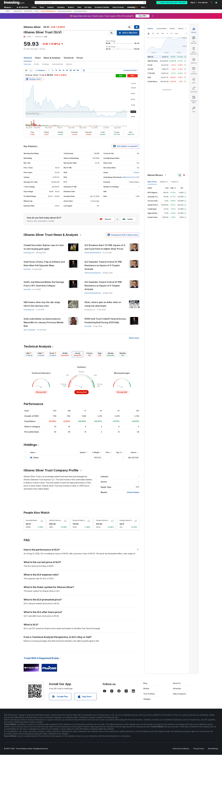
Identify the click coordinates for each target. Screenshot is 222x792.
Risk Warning (213, 749)
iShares (136, 172)
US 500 (150, 69)
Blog (145, 683)
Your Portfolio (149, 694)
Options (69, 64)
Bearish (108, 219)
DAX (149, 77)
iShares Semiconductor (105, 520)
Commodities (161, 28)
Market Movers (155, 175)
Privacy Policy (198, 749)
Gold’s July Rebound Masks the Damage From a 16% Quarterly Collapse (44, 284)
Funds (36, 11)
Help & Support (179, 694)
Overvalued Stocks (80, 11)
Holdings (45, 64)
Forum (80, 57)
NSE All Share (153, 61)
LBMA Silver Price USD (130, 177)
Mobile (146, 688)
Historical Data (57, 64)
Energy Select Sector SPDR (130, 520)
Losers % (174, 182)
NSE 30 (150, 57)
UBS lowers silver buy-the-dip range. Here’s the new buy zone (42, 304)
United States (133, 492)
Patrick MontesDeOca (93, 253)
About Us (177, 683)
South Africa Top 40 (155, 81)
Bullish (130, 219)
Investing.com (29, 253)
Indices (150, 28)
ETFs (8, 11)
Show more (134, 338)
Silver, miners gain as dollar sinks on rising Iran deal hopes (103, 304)
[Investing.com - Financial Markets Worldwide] (14, 2)
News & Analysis (52, 57)
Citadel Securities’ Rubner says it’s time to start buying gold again (44, 247)
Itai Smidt (27, 269)
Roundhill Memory (32, 520)
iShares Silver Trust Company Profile (51, 470)
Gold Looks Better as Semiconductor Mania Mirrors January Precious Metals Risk (43, 322)
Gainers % (164, 182)
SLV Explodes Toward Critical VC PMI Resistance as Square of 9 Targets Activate (103, 265)
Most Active (152, 182)
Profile (36, 64)
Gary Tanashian (29, 330)
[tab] (29, 354)
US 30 (150, 65)
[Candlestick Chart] (26, 70)
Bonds (172, 28)
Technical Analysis (37, 346)
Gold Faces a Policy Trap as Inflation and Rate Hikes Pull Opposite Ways (44, 264)
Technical (68, 57)
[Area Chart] (31, 70)
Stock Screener (118, 7)
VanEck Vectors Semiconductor (61, 520)
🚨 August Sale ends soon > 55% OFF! (172, 2)
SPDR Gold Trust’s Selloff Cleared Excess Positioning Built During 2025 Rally (105, 321)
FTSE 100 (151, 73)
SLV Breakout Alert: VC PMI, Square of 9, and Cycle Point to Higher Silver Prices (105, 247)
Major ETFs (18, 11)
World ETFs (28, 11)
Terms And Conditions (180, 749)
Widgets (146, 699)
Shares (180, 28)
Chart (38, 57)
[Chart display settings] (83, 70)
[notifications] (211, 2)
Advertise (177, 688)
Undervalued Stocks (65, 11)
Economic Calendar (102, 7)
